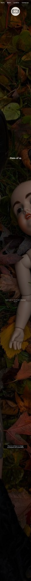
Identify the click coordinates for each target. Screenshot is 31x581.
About (9, 2)
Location (16, 2)
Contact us (25, 2)
